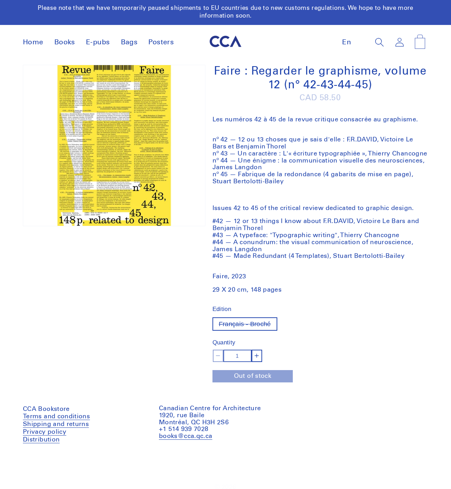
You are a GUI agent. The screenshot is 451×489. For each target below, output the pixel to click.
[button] (380, 42)
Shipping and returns (56, 424)
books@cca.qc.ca (185, 436)
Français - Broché (248, 325)
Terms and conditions (56, 417)
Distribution (41, 440)
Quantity (224, 342)
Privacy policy (44, 432)
